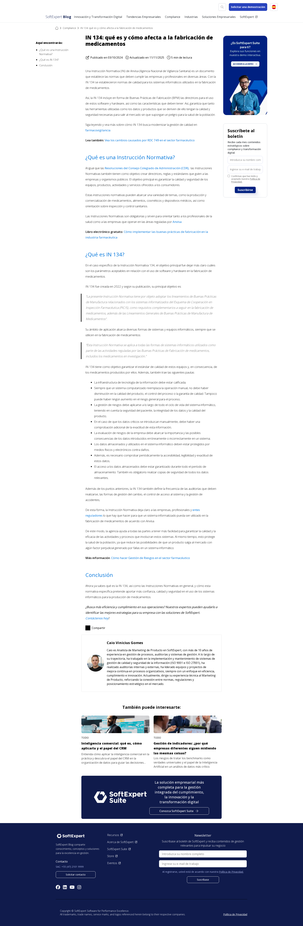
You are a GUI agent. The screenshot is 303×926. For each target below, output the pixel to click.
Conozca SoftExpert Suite (176, 811)
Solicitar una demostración (248, 7)
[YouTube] (72, 887)
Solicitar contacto (76, 874)
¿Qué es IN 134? (49, 59)
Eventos (112, 863)
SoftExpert (247, 17)
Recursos (113, 835)
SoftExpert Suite (117, 849)
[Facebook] (58, 887)
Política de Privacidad (235, 914)
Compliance (69, 28)
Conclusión (45, 65)
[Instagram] (79, 887)
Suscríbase (203, 879)
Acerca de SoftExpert (120, 842)
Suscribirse (245, 190)
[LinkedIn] (65, 887)
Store (110, 856)
